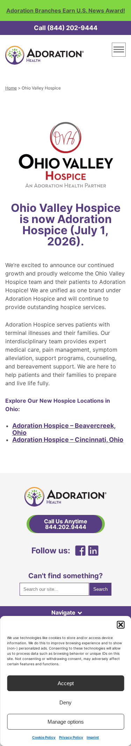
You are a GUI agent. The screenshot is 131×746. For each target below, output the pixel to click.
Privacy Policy (71, 737)
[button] (120, 624)
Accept (66, 683)
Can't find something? (65, 575)
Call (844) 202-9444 (65, 27)
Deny (65, 702)
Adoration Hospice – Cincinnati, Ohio (67, 439)
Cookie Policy (44, 737)
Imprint (93, 737)
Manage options (66, 722)
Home (11, 88)
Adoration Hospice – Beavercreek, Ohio (64, 429)
